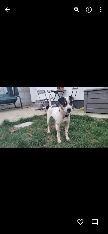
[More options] (101, 10)
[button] (16, 117)
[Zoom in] (77, 10)
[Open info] (89, 10)
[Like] (80, 222)
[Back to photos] (7, 9)
